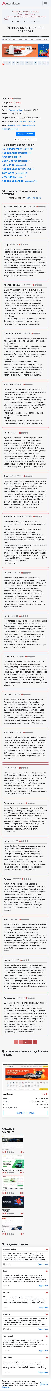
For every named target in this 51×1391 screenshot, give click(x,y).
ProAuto (5, 1211)
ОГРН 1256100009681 (10, 129)
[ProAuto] (13, 1202)
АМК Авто (8, 1094)
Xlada (4, 1231)
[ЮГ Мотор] (13, 1141)
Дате (29, 198)
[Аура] (13, 1182)
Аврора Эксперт (18, 168)
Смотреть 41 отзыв (26, 1113)
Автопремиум (17, 148)
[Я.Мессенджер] (15, 139)
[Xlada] (13, 1223)
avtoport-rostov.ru (27, 121)
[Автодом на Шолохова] (13, 1162)
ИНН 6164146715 (28, 125)
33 (23, 1193)
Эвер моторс (16, 160)
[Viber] (28, 139)
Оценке (37, 198)
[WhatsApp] (32, 139)
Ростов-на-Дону (15, 110)
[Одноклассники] (22, 139)
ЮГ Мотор (14, 164)
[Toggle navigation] (45, 3)
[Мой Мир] (35, 139)
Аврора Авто (16, 152)
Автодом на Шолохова (12, 1170)
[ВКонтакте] (18, 139)
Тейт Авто (14, 172)
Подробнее (43, 1264)
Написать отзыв (25, 134)
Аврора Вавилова (19, 180)
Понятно (44, 1384)
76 (23, 1172)
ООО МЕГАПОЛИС (14, 125)
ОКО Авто (14, 176)
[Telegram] (25, 139)
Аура (11, 156)
